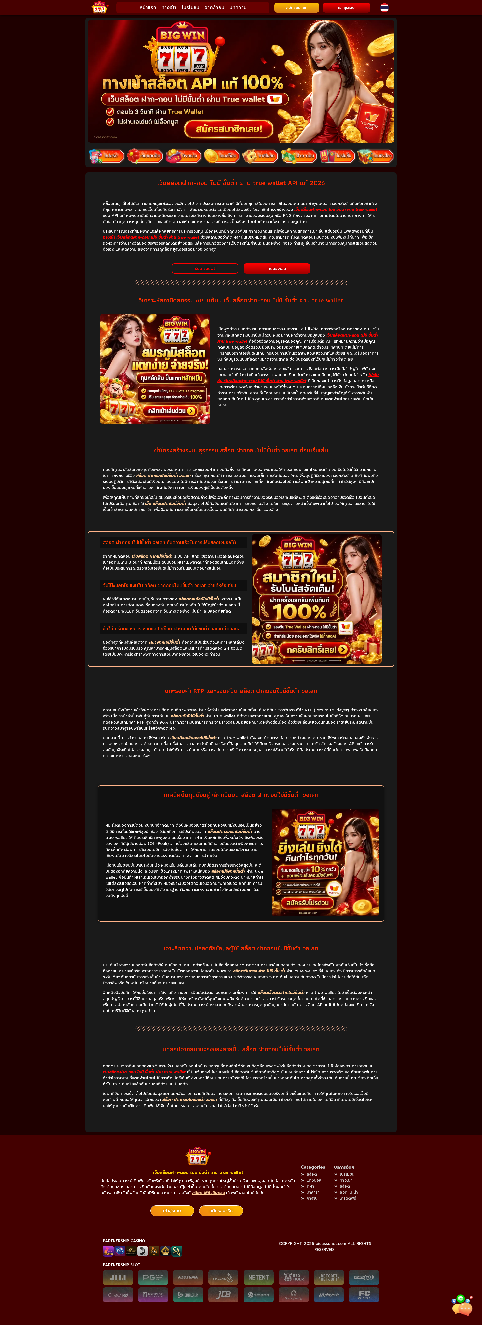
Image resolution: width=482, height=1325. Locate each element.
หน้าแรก (148, 7)
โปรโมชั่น (190, 7)
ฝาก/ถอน (214, 7)
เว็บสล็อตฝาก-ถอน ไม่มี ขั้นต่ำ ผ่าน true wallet (198, 1172)
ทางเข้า (168, 7)
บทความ (238, 7)
